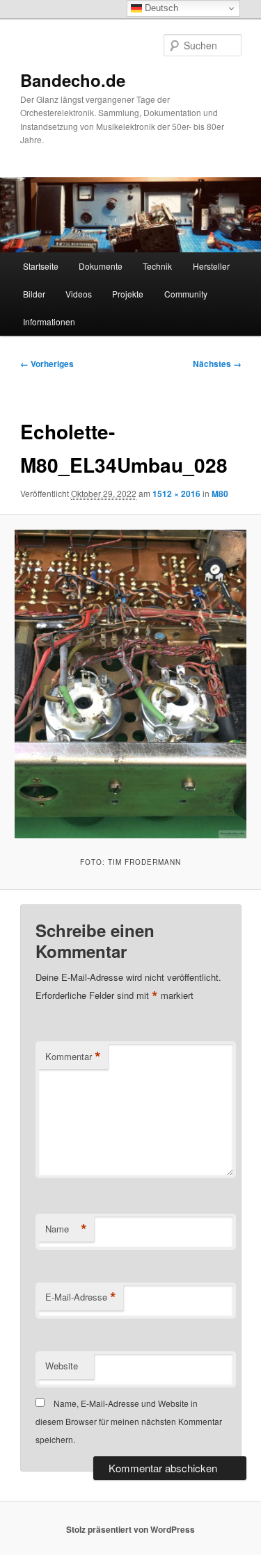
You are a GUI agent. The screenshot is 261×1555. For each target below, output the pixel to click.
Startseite (40, 266)
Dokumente (100, 266)
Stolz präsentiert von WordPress (130, 1529)
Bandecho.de (72, 80)
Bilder (34, 294)
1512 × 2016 (176, 493)
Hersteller (211, 266)
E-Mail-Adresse (80, 1297)
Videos (78, 294)
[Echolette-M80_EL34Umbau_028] (130, 684)
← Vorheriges (47, 363)
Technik (157, 266)
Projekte (127, 294)
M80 (220, 493)
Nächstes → (217, 363)
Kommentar (73, 1056)
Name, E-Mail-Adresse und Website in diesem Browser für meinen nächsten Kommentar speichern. (128, 1421)
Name (66, 1229)
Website (61, 1365)
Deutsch (160, 8)
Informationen (49, 321)
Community (185, 294)
